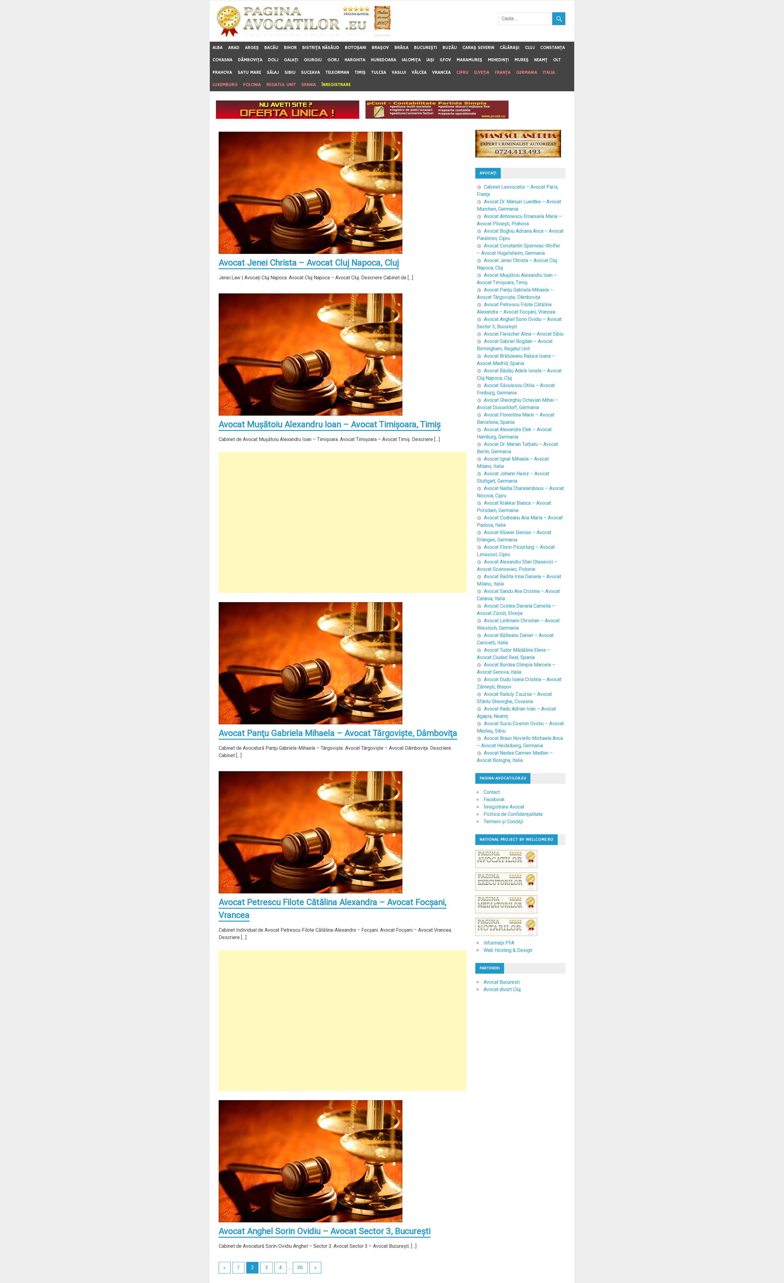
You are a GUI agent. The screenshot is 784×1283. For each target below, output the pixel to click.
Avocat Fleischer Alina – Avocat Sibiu (524, 334)
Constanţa (552, 48)
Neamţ (541, 60)
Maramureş (469, 60)
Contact (492, 792)
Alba (218, 48)
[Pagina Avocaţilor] (506, 871)
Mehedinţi (498, 60)
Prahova (222, 72)
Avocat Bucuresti (502, 982)
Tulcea (378, 72)
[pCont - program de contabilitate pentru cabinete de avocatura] (437, 117)
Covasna (222, 60)
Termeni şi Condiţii (503, 822)
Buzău (450, 48)
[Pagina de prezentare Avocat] (287, 117)
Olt (557, 60)
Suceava (310, 72)
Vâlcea (419, 72)
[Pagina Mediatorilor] (506, 916)
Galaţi (291, 60)
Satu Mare (249, 72)
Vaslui (399, 72)
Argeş (252, 48)
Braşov (380, 48)
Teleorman (337, 72)
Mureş (521, 60)
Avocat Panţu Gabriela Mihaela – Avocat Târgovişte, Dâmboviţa (338, 733)
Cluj (530, 48)
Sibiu (290, 72)
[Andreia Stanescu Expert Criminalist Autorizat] (518, 156)
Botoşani (355, 48)
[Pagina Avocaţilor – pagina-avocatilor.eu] (303, 35)
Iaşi (430, 60)
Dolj (273, 60)
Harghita (355, 60)
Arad (233, 48)
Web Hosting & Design (508, 950)
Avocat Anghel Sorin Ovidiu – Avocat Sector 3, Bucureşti (325, 1231)
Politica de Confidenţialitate (513, 814)
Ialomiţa (411, 60)
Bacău (271, 48)
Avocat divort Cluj (502, 989)
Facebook (494, 799)
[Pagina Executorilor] (506, 893)
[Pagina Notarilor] (506, 934)
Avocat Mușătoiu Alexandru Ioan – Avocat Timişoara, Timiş (330, 424)
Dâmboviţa (250, 60)
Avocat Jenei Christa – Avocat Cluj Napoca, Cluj (309, 263)
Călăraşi (509, 48)
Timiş (360, 72)
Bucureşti (425, 48)
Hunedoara (383, 60)
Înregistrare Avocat (504, 807)
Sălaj (273, 72)
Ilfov (445, 60)
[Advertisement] (342, 522)
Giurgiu (313, 60)
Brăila (401, 48)
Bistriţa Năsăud (320, 48)
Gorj (333, 60)
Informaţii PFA (499, 943)
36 (300, 1267)
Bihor (290, 48)
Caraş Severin (478, 48)
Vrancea (441, 72)
